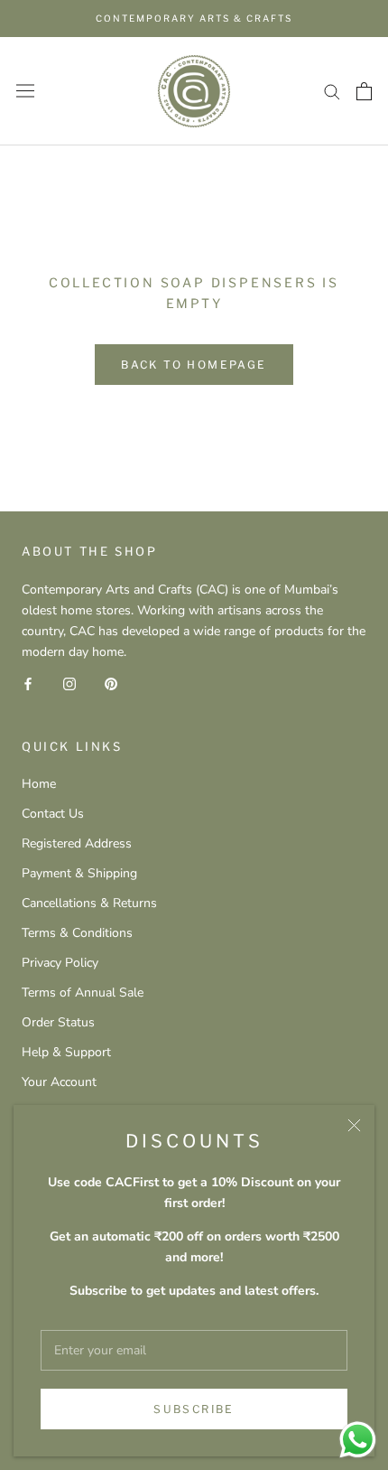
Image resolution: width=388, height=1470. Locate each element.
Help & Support (66, 1052)
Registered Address (77, 843)
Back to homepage (193, 364)
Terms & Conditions (77, 932)
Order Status (58, 1022)
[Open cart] (364, 91)
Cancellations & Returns (89, 903)
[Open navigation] (25, 91)
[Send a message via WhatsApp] (358, 1440)
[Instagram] (69, 683)
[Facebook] (28, 683)
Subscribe (194, 1409)
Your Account (59, 1082)
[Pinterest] (111, 683)
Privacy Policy (60, 962)
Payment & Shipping (79, 873)
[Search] (332, 90)
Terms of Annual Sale (82, 992)
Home (39, 783)
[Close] (354, 1125)
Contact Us (53, 813)
